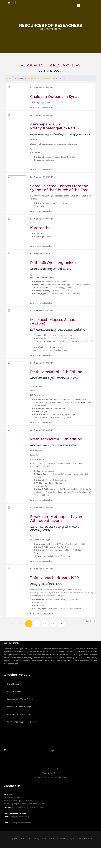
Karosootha (40, 228)
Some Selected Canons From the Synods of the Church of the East (59, 188)
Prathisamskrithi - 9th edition (56, 439)
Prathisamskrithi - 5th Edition (56, 372)
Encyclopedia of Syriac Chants (20, 699)
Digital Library (13, 684)
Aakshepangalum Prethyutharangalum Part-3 (54, 126)
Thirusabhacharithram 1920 (54, 578)
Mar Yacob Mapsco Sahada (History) (54, 322)
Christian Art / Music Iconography (21, 722)
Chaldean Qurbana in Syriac (54, 96)
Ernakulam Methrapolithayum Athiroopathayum (57, 519)
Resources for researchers (18, 714)
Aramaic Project (14, 691)
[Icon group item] (6, 828)
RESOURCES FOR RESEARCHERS (50, 65)
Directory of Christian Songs (19, 706)
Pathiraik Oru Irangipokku (53, 263)
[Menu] (78, 6)
